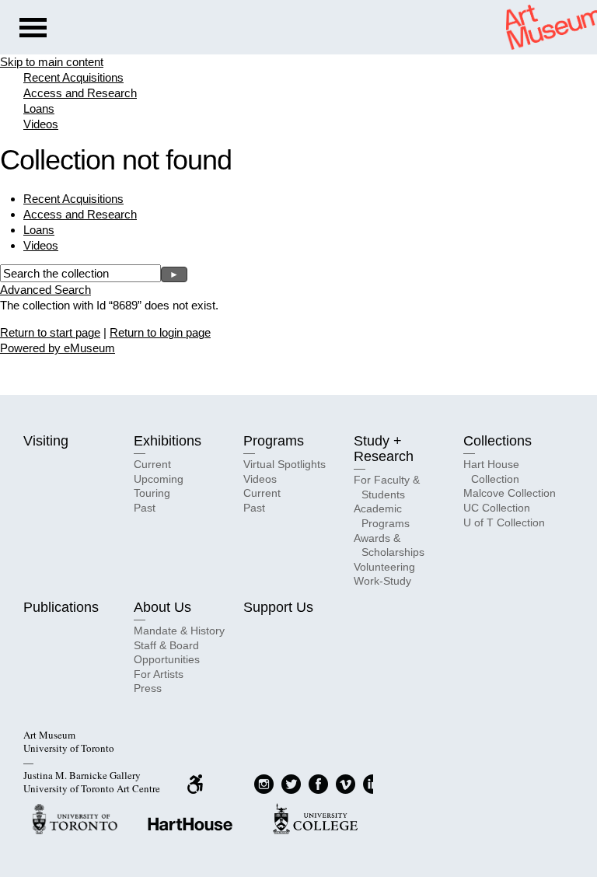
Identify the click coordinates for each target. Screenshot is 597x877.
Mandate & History (179, 630)
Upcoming (158, 479)
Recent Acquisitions (73, 77)
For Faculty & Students (387, 487)
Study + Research (384, 448)
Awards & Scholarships (389, 545)
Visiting (45, 441)
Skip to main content (51, 61)
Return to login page (160, 332)
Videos (40, 124)
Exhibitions (167, 441)
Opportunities (167, 659)
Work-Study (382, 581)
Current (152, 464)
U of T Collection (504, 522)
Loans (38, 108)
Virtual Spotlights (284, 464)
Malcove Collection (509, 493)
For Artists (158, 674)
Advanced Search (45, 289)
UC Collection (496, 507)
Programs (273, 441)
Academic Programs (382, 515)
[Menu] (33, 29)
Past (144, 507)
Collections (497, 441)
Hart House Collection (491, 471)
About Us (162, 607)
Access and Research (80, 93)
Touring (152, 493)
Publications (61, 607)
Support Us (278, 607)
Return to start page (50, 332)
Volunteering (384, 567)
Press (148, 688)
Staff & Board (166, 645)
